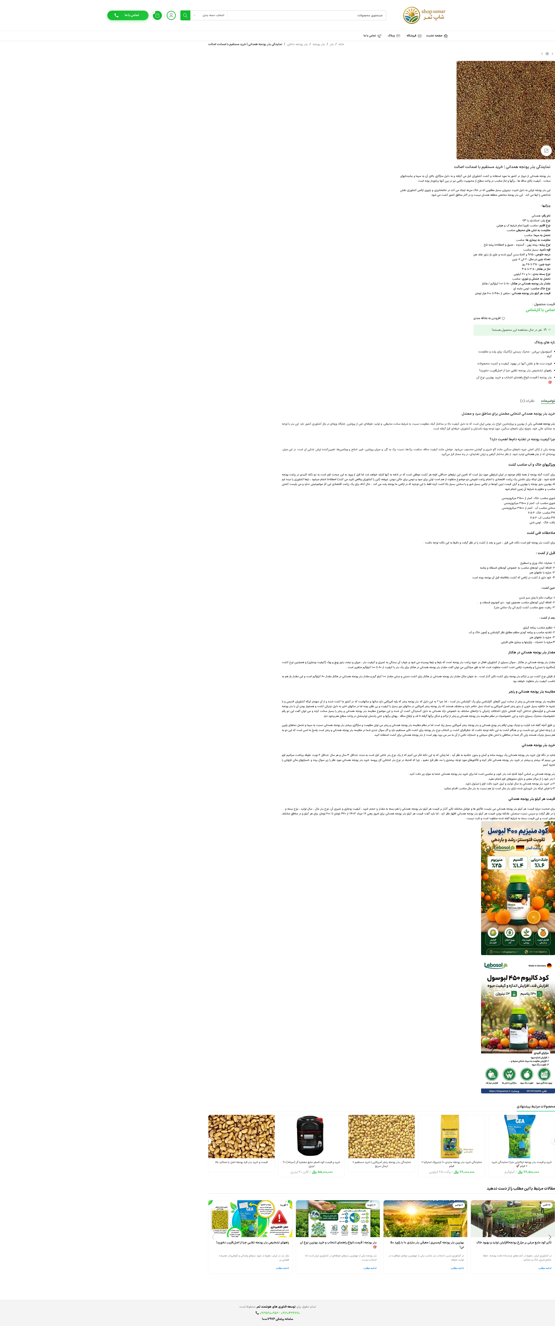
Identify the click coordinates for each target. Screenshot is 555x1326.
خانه (341, 44)
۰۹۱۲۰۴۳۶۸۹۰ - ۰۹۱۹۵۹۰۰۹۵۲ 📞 (277, 1313)
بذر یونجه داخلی (297, 44)
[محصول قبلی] (552, 53)
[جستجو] (185, 15)
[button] (208, 1141)
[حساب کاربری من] (171, 15)
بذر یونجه (319, 44)
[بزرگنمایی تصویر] (546, 150)
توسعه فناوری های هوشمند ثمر (275, 1307)
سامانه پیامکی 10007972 (277, 1319)
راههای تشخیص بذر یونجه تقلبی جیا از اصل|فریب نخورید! (515, 370)
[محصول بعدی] (542, 53)
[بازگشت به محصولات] (547, 53)
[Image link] (518, 888)
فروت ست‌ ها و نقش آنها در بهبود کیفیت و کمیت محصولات (514, 363)
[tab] (548, 401)
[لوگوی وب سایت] (425, 15)
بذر (332, 44)
